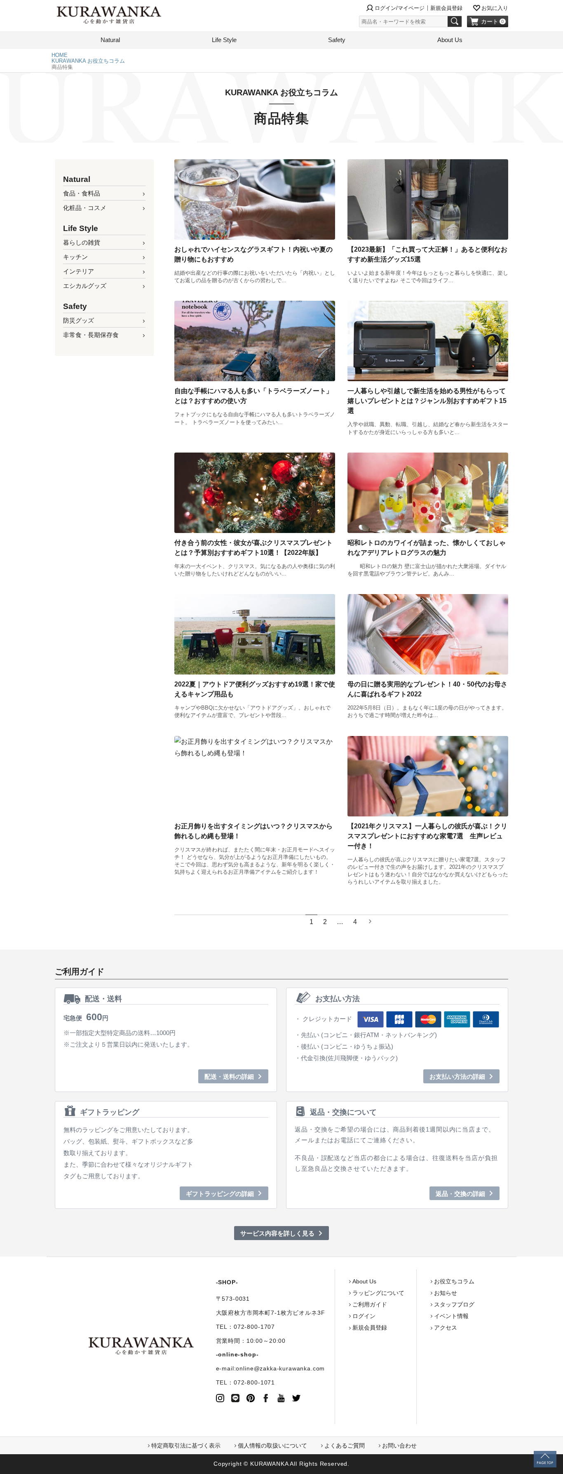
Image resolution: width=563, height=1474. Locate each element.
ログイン (363, 1316)
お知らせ (445, 1293)
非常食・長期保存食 (91, 334)
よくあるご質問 (344, 1445)
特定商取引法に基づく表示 (186, 1445)
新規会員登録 (446, 8)
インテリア (78, 271)
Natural (110, 39)
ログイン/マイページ (400, 8)
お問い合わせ (399, 1445)
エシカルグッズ (84, 285)
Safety (336, 39)
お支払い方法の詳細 (457, 1076)
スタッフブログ (454, 1304)
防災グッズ (78, 320)
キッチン (75, 256)
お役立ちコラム (454, 1281)
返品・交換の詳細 (460, 1193)
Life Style (224, 39)
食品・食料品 (81, 193)
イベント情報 (451, 1316)
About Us (449, 39)
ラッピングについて (378, 1293)
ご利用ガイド (369, 1304)
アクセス (445, 1327)
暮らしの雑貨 (81, 242)
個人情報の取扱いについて (272, 1445)
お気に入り (494, 8)
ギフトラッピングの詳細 (220, 1193)
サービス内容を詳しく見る (277, 1233)
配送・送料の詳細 (229, 1076)
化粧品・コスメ (84, 207)
